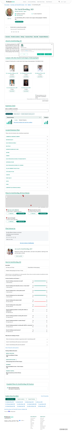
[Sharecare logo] (16, 417)
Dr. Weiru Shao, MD (41, 406)
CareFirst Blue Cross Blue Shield (13, 187)
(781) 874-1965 (21, 213)
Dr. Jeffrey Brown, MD (21, 404)
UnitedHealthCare (10, 162)
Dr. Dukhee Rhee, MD (9, 402)
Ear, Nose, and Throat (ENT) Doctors (17, 4)
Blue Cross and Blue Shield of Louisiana (14, 165)
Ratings (22, 36)
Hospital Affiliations (43, 36)
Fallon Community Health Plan (12, 168)
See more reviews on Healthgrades (27, 243)
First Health (8, 178)
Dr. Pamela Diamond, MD (10, 406)
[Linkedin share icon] (63, 429)
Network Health (9, 139)
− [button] (6, 197)
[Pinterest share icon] (67, 429)
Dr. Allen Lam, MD (39, 402)
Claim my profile (19, 256)
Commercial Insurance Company (13, 136)
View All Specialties (44, 396)
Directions (11, 213)
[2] (13, 31)
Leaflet (39, 207)
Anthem (7, 152)
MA (26, 4)
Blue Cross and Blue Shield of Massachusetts (16, 158)
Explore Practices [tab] (31, 399)
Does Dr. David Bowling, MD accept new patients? (15, 344)
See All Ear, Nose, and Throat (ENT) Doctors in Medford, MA (15, 409)
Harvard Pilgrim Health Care (12, 149)
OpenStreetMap (43, 207)
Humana (7, 155)
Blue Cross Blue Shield (11, 142)
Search (59, 2)
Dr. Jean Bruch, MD (42, 404)
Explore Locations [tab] (21, 399)
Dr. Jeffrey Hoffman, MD (31, 406)
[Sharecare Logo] (11, 1)
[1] (11, 31)
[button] (19, 278)
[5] (18, 31)
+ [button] (6, 196)
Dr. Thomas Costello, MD (10, 404)
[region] (36, 50)
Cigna (7, 184)
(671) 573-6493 (43, 213)
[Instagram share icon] (62, 429)
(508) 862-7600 (21, 221)
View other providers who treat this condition (23, 122)
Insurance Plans (29, 36)
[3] (15, 31)
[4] (17, 31)
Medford (29, 4)
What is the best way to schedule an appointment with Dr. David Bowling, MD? (20, 339)
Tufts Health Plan (10, 171)
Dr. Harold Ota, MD (19, 402)
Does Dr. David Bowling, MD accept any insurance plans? (17, 341)
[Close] (52, 44)
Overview (8, 36)
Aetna (7, 181)
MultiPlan (8, 146)
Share (10, 18)
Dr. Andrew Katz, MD (21, 406)
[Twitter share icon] (65, 429)
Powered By (6, 411)
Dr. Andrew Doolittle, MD (31, 404)
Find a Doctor (6, 4)
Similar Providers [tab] (10, 399)
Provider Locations (15, 36)
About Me (36, 36)
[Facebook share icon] (60, 429)
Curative (8, 174)
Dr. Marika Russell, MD (29, 402)
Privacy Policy (26, 50)
